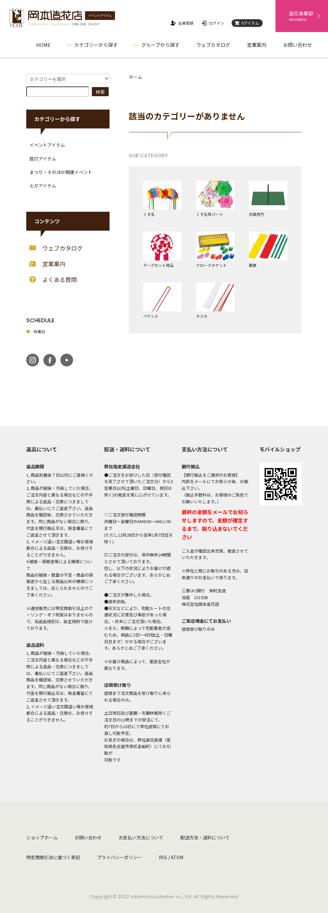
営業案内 (256, 44)
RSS (163, 857)
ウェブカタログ (213, 44)
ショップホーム (42, 837)
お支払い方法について (141, 837)
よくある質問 (59, 279)
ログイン (216, 23)
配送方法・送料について (205, 837)
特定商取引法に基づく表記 (53, 857)
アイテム (250, 23)
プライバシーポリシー (119, 857)
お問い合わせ (297, 44)
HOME (43, 44)
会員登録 (185, 23)
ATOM (177, 857)
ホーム (135, 77)
